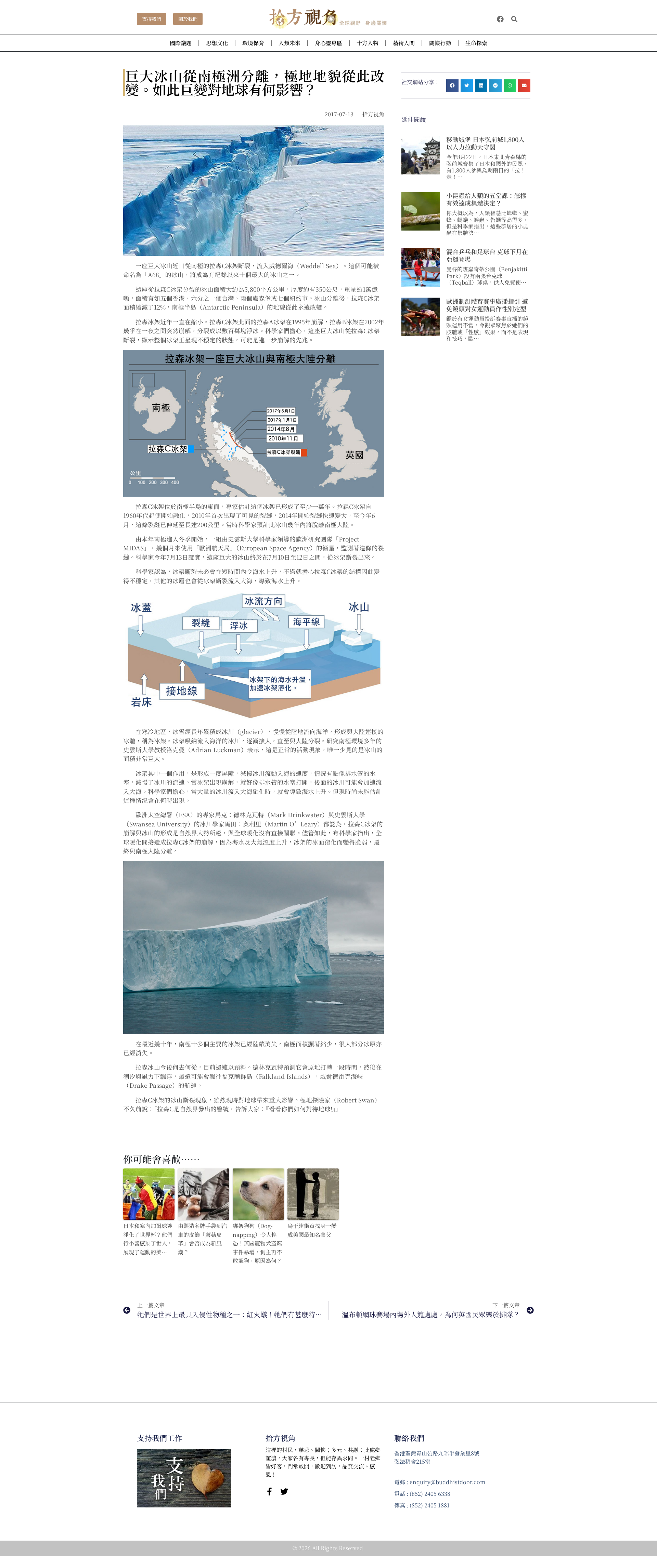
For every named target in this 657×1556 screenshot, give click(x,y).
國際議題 (181, 43)
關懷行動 (440, 43)
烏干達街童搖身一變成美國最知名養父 (312, 1230)
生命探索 (476, 43)
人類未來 (289, 43)
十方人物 (367, 43)
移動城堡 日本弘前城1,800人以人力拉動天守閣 (485, 143)
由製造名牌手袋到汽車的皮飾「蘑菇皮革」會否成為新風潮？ (202, 1239)
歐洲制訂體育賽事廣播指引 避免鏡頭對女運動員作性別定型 (487, 305)
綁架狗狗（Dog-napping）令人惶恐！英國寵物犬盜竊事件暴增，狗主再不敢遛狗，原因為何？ (257, 1243)
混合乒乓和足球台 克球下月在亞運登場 (487, 255)
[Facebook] (500, 19)
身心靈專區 (328, 43)
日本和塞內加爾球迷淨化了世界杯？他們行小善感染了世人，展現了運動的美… (147, 1239)
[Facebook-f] (269, 1491)
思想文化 (217, 43)
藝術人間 (404, 43)
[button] (514, 19)
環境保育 (253, 43)
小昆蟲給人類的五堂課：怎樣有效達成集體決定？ (486, 199)
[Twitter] (284, 1491)
